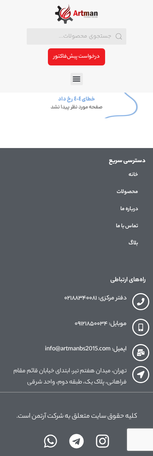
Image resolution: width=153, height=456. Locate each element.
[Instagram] (102, 441)
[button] (77, 79)
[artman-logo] (76, 14)
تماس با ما (127, 226)
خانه (133, 175)
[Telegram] (76, 441)
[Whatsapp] (50, 441)
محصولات (127, 192)
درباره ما (129, 209)
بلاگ (133, 243)
